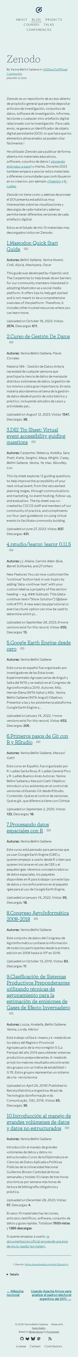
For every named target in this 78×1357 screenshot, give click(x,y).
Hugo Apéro (38, 1327)
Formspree (53, 1331)
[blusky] (55, 1338)
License (21, 1346)
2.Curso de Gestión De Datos (38, 336)
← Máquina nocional (15, 1293)
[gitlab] (27, 1338)
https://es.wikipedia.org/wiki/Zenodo (45, 1264)
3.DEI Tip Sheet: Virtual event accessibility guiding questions (36, 436)
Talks (49, 24)
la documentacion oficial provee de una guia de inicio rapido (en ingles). (37, 1241)
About (22, 19)
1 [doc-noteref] (23, 142)
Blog (36, 19)
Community (14, 73)
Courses (31, 24)
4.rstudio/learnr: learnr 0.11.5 (39, 544)
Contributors (53, 1346)
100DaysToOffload (55, 69)
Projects (53, 19)
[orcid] (44, 1338)
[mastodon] (38, 1338)
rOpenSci (54, 181)
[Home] (39, 10)
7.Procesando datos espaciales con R (28, 827)
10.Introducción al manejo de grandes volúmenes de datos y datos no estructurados (39, 1122)
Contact (35, 1346)
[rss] (49, 1338)
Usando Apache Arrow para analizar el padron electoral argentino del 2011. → (51, 1295)
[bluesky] (32, 1338)
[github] (21, 1338)
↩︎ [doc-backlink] (67, 1264)
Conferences (39, 29)
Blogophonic (36, 1331)
